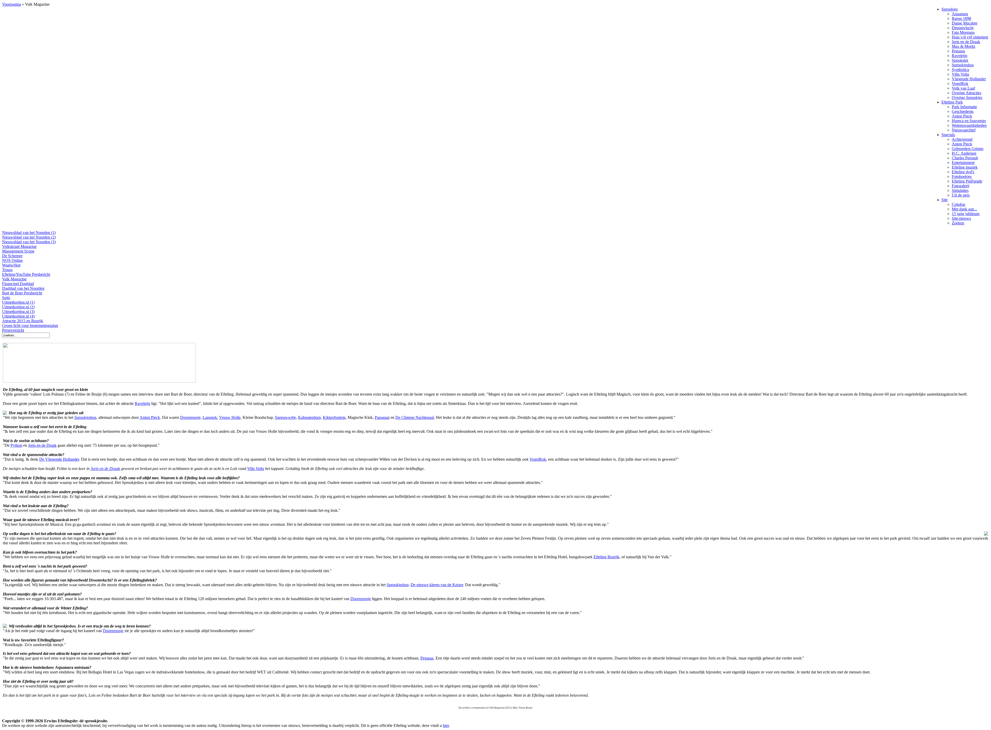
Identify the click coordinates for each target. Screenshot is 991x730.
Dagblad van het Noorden (23, 288)
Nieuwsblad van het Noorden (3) (29, 242)
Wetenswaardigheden (969, 125)
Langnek (210, 417)
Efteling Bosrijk (606, 557)
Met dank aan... (964, 209)
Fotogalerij (960, 186)
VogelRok (960, 83)
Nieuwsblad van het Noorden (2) (29, 237)
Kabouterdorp (309, 417)
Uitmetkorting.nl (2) (18, 307)
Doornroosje (190, 417)
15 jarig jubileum (965, 213)
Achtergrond (962, 139)
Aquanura (960, 14)
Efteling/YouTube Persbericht (26, 274)
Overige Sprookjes (967, 97)
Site (944, 200)
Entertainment (963, 162)
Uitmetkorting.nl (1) (18, 302)
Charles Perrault (965, 158)
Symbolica (960, 69)
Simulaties (960, 190)
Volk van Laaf (963, 88)
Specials (948, 134)
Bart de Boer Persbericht (22, 293)
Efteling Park (952, 102)
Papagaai (382, 417)
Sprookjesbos (963, 65)
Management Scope (18, 251)
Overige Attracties (966, 93)
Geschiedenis (962, 111)
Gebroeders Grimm (967, 148)
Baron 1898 (961, 18)
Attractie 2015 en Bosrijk (22, 321)
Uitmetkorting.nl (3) (18, 311)
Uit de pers (961, 195)
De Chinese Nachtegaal (414, 417)
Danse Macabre (964, 23)
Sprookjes (949, 9)
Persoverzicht (13, 330)
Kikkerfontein (334, 417)
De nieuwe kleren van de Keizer (437, 585)
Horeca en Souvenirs (969, 121)
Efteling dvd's (963, 172)
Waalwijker (11, 265)
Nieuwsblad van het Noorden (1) (29, 232)
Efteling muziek (965, 167)
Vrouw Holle (230, 417)
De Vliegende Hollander (59, 459)
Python (16, 445)
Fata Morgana (963, 32)
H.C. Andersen (964, 153)
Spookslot (960, 60)
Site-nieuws (961, 218)
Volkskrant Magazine (19, 246)
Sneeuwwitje (285, 417)
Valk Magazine (14, 279)
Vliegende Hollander (969, 79)
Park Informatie (964, 107)
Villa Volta (960, 74)
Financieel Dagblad (18, 283)
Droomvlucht (962, 28)
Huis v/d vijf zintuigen (970, 37)
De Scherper (12, 256)
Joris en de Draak (966, 42)
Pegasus (958, 51)
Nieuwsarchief (964, 130)
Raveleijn (959, 55)
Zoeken (958, 223)
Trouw (7, 270)
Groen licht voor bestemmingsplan (30, 325)
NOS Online (12, 260)
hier (446, 725)
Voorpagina (11, 4)
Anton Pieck (962, 116)
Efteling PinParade (967, 181)
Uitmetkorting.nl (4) (18, 316)
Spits (6, 297)
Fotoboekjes (962, 176)
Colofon (958, 204)
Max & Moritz (963, 46)
